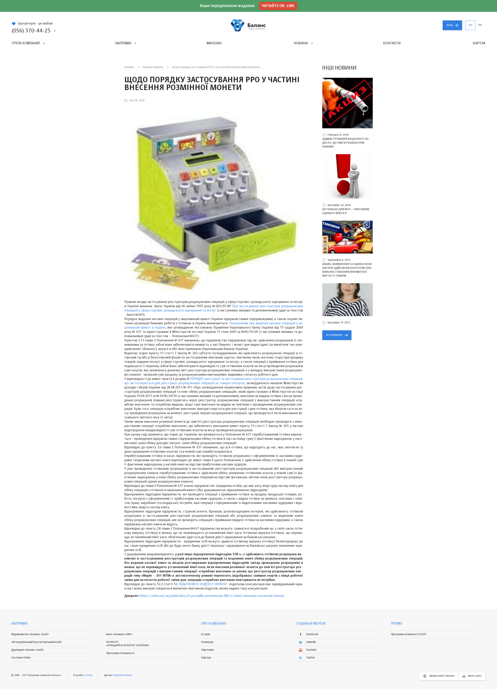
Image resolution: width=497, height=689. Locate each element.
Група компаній (26, 43)
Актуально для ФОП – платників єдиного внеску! (345, 211)
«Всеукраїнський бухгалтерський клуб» (36, 642)
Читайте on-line (278, 6)
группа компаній (248, 25)
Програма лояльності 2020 (408, 634)
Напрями (123, 43)
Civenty (88, 675)
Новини (301, 43)
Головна (129, 67)
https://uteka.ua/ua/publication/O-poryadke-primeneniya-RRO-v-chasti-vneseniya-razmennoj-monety (212, 596)
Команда (207, 642)
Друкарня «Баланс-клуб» (27, 649)
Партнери (207, 649)
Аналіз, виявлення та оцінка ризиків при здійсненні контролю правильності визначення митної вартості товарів (347, 270)
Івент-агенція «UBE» (119, 634)
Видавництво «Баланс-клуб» (30, 634)
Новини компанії (153, 67)
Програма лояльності (120, 653)
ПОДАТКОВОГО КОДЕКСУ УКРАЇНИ (202, 584)
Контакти (392, 43)
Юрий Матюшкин (123, 675)
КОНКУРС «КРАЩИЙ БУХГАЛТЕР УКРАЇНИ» (127, 644)
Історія (205, 634)
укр (470, 25)
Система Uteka (20, 657)
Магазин (214, 43)
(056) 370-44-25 (31, 31)
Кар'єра (479, 43)
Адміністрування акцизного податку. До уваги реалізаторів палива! (345, 142)
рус (480, 25)
